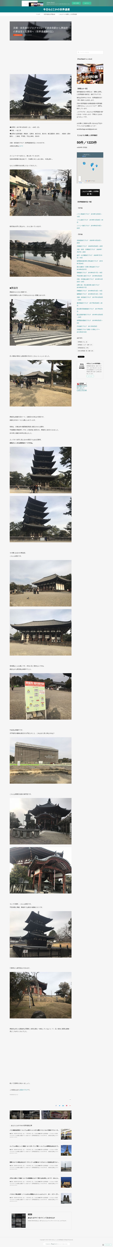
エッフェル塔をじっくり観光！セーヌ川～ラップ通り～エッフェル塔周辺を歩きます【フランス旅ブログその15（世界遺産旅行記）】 (47, 1146)
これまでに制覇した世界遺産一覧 (90, 192)
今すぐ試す (76, 3)
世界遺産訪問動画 (49, 14)
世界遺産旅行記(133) (14, 1094)
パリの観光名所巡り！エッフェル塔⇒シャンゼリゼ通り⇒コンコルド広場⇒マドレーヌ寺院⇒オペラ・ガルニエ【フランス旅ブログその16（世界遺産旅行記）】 (54, 1130)
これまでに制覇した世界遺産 (68, 14)
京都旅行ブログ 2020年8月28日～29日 (90, 246)
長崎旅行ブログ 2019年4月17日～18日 (89, 272)
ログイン (87, 3)
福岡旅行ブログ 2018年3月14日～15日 (89, 294)
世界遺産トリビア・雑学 (85, 344)
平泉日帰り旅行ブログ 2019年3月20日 (89, 276)
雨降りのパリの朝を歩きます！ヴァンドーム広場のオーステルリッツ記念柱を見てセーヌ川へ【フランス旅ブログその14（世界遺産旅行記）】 (49, 1162)
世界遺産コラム (82, 342)
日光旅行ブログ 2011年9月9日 (87, 326)
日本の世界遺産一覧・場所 (85, 350)
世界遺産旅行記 (18, 35)
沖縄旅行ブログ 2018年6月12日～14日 (89, 291)
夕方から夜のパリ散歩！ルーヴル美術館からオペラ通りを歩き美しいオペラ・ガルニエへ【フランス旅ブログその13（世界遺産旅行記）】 (48, 1178)
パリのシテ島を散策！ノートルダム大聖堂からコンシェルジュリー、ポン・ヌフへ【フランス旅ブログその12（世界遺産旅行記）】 (46, 1194)
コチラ (21, 146)
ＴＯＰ (38, 14)
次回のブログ (24, 1090)
